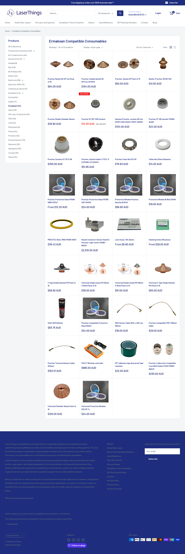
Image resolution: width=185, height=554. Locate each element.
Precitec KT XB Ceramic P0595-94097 (162, 120)
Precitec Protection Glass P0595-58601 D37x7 (61, 200)
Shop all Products (114, 460)
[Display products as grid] (171, 47)
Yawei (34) (12, 157)
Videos (91, 22)
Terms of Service (114, 488)
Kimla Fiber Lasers (23, 22)
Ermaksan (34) (14, 106)
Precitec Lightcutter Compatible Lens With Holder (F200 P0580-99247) (162, 366)
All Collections (14, 46)
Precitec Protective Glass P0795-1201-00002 (95, 200)
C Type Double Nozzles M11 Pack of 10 (62, 284)
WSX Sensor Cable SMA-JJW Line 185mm (129, 324)
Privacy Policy (113, 484)
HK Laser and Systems (45, 22)
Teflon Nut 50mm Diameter (160, 159)
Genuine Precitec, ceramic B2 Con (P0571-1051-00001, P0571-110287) (129, 120)
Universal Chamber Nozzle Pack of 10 (62, 407)
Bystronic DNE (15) (16, 84)
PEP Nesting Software (127, 22)
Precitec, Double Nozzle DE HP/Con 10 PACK (92, 80)
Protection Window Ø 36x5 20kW (162, 199)
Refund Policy (113, 480)
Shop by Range (113, 464)
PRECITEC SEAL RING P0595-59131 (62, 240)
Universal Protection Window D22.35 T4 (93, 407)
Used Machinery (106, 22)
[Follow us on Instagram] (73, 540)
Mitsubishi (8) (14, 127)
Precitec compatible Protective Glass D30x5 (94, 324)
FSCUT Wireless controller (92, 363)
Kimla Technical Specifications (120, 452)
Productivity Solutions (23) (20, 51)
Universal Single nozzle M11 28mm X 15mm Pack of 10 (95, 284)
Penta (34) (12, 131)
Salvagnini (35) (14, 148)
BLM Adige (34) (14, 71)
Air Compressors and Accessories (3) (17, 57)
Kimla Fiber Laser (114, 448)
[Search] (120, 13)
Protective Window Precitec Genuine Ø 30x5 (126, 200)
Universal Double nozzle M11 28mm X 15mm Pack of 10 (129, 284)
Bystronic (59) (14, 80)
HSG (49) (12, 118)
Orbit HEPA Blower (55, 323)
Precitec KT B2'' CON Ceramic (93, 119)
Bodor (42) (13, 76)
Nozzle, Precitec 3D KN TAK (160, 79)
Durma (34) (13, 97)
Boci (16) (12, 67)
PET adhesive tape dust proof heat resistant (129, 364)
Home (7, 22)
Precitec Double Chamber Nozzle (61, 119)
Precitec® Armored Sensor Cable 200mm (61, 364)
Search (110, 444)
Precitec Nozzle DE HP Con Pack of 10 (61, 80)
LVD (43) (12, 123)
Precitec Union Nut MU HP (126, 159)
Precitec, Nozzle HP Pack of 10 (127, 79)
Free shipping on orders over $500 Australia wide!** (92, 3)
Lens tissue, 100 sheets (124, 240)
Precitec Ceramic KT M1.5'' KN (60, 159)
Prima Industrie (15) (16, 140)
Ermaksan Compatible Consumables (26, 31)
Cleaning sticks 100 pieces (159, 240)
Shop (155, 22)
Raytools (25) (14, 144)
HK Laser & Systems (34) (19, 114)
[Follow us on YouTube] (78, 540)
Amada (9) (12, 63)
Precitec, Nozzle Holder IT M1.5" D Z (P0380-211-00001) (95, 160)
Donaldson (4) (14, 93)
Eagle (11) (12, 101)
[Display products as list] (175, 47)
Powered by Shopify (13, 545)
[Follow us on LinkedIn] (83, 540)
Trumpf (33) (13, 153)
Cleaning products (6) (17, 88)
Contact (144, 22)
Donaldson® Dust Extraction (71, 22)
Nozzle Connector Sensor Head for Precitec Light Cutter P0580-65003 (95, 243)
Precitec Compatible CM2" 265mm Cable (163, 324)
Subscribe (173, 3)
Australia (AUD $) (12, 535)
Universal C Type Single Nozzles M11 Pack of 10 (162, 284)
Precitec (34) (14, 135)
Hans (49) (12, 110)
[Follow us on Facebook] (68, 540)
